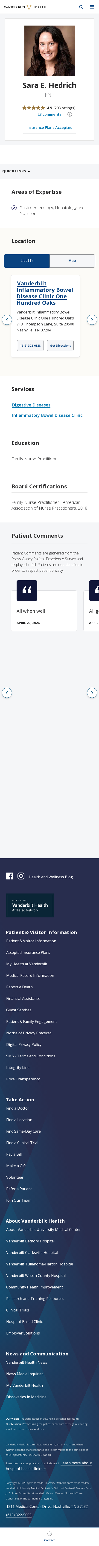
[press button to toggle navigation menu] (92, 6)
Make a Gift (16, 1165)
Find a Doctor (17, 1108)
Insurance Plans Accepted (49, 127)
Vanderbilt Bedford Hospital (30, 1241)
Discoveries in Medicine (26, 1396)
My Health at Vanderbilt (26, 963)
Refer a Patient (19, 1188)
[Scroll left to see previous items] (7, 320)
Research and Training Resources (35, 1298)
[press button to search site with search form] (81, 6)
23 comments (49, 114)
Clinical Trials (17, 1310)
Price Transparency (23, 1079)
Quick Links (14, 171)
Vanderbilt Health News (26, 1362)
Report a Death (19, 986)
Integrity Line (17, 1067)
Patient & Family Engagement (31, 1021)
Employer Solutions (23, 1333)
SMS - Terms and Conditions (30, 1056)
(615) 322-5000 (19, 1514)
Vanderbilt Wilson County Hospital (36, 1275)
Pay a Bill (14, 1154)
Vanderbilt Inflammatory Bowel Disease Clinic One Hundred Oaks (45, 292)
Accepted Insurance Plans (28, 952)
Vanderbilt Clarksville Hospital (32, 1252)
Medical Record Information (30, 975)
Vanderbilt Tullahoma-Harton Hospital (39, 1264)
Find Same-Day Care (23, 1131)
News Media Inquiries (25, 1373)
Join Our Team (18, 1200)
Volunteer (14, 1177)
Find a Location (19, 1119)
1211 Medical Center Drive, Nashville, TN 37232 (47, 1506)
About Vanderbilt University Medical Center (43, 1229)
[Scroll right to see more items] (92, 320)
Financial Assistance (23, 998)
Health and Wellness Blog (51, 876)
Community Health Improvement (34, 1287)
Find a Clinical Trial (22, 1142)
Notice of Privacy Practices (29, 1033)
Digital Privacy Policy (23, 1044)
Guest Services (18, 1009)
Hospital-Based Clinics (25, 1321)
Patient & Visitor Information (31, 940)
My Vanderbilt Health (24, 1385)
